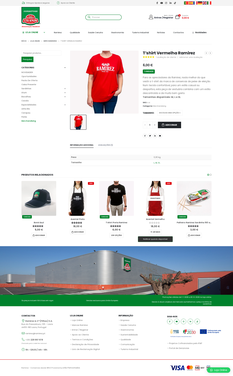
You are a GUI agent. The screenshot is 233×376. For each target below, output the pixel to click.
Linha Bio (25, 108)
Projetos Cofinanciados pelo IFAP (185, 343)
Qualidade (75, 32)
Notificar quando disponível (155, 239)
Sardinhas (26, 88)
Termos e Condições (82, 339)
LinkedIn (155, 136)
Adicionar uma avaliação (191, 57)
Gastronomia (117, 32)
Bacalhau (26, 96)
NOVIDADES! (27, 72)
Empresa (125, 320)
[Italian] (209, 2)
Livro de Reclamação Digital (86, 349)
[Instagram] (166, 3)
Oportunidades (29, 76)
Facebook (145, 136)
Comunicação (128, 344)
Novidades (200, 32)
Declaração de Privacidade (85, 344)
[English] (204, 2)
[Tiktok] (175, 3)
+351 (34, 339)
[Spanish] (191, 2)
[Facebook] (157, 3)
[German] (200, 2)
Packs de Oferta (29, 80)
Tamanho (148, 112)
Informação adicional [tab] (82, 145)
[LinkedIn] (170, 3)
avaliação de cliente (166, 57)
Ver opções (116, 235)
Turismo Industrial (140, 32)
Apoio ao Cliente (80, 334)
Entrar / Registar (80, 329)
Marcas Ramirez (80, 325)
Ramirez (58, 32)
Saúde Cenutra (95, 32)
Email (160, 136)
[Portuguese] (186, 2)
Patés (24, 117)
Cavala (25, 100)
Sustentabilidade (129, 334)
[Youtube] (161, 3)
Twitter (150, 136)
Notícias (161, 32)
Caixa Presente (28, 84)
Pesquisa (27, 59)
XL (159, 162)
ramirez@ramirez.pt (35, 333)
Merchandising (159, 106)
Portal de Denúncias (179, 348)
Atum (24, 92)
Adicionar (171, 124)
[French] (195, 2)
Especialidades (28, 104)
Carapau (25, 112)
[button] (208, 174)
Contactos (178, 32)
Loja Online (77, 320)
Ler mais (156, 232)
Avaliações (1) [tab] (105, 145)
